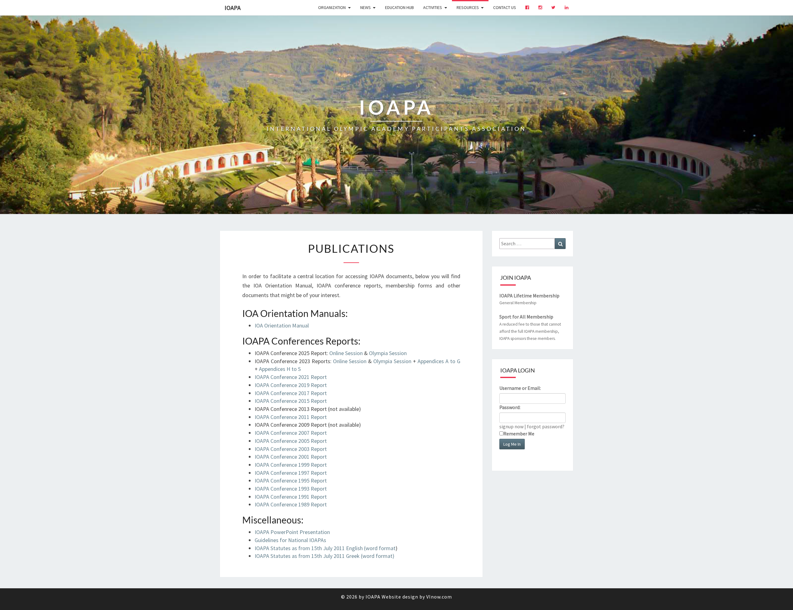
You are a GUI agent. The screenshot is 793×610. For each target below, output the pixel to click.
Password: (509, 407)
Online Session (346, 353)
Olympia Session (388, 353)
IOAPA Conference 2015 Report (291, 400)
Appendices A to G (439, 361)
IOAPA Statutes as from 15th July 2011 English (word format (325, 548)
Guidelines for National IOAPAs (290, 540)
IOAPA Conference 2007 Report (291, 432)
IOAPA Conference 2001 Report (291, 456)
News (365, 7)
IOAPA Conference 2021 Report (291, 377)
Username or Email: (520, 388)
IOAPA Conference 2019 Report (291, 385)
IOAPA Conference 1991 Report (291, 496)
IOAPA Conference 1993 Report (291, 488)
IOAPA (233, 7)
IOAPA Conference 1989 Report (291, 504)
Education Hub (399, 7)
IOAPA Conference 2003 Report (291, 448)
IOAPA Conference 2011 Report (291, 417)
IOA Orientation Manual (282, 325)
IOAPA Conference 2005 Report (291, 440)
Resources (468, 7)
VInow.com (439, 597)
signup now (511, 426)
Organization (332, 7)
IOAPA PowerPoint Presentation (292, 532)
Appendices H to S (280, 368)
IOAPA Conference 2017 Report (291, 393)
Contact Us (504, 7)
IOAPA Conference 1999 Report (291, 464)
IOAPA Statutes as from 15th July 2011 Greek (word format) (324, 555)
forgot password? (545, 426)
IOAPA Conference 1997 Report (291, 472)
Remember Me (518, 433)
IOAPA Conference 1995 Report (291, 480)
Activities (432, 7)
